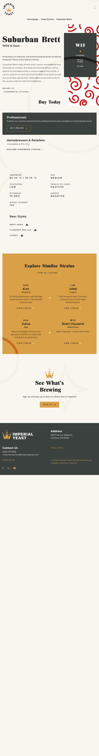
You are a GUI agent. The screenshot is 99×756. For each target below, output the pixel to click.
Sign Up (48, 404)
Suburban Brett (64, 19)
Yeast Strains (47, 19)
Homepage (32, 19)
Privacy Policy (57, 448)
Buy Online (17, 128)
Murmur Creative (68, 463)
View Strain (24, 308)
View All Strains (47, 273)
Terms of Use (8, 460)
